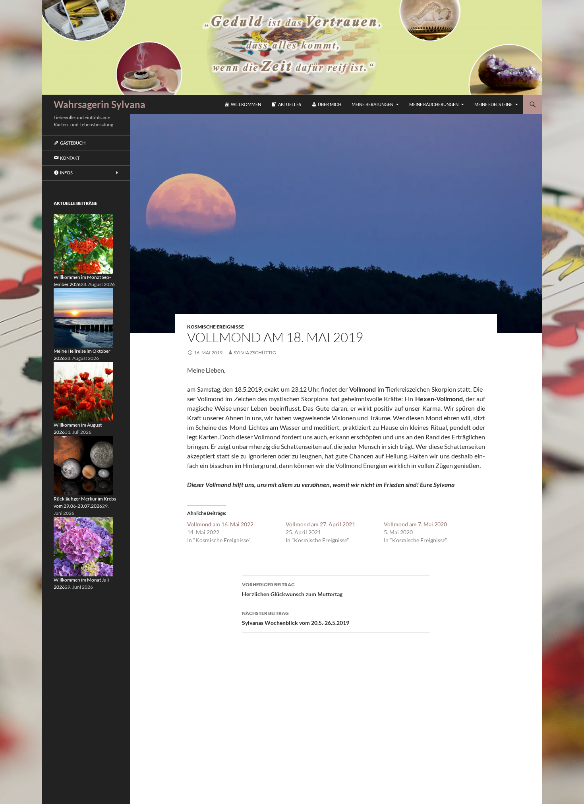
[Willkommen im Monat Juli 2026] (83, 546)
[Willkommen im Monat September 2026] (83, 243)
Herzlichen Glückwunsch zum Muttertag (292, 589)
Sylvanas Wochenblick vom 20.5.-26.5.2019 (295, 618)
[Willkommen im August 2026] (83, 391)
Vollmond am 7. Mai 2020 (415, 524)
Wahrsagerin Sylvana (99, 104)
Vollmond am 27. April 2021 (320, 524)
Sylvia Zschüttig (255, 353)
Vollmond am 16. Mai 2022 (220, 524)
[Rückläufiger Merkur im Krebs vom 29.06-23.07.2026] (83, 465)
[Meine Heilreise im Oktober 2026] (83, 317)
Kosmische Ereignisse (215, 327)
